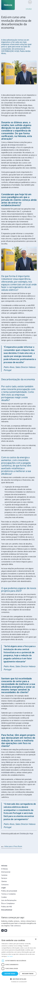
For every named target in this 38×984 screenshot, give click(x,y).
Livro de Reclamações (8, 900)
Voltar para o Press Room (13, 846)
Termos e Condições (8, 894)
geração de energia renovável (12, 145)
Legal (3, 888)
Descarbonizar (6, 910)
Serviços (4, 878)
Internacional (5, 872)
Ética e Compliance (8, 903)
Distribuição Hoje (26, 833)
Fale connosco (16, 926)
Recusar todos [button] (27, 974)
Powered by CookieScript (19, 982)
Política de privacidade (9, 891)
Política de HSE (6, 906)
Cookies (4, 897)
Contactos (5, 884)
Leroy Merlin (6, 762)
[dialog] (19, 960)
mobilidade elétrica (8, 772)
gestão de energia (8, 147)
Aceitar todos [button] (10, 974)
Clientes (4, 881)
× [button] (35, 939)
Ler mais (10, 956)
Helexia (4, 866)
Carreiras (4, 875)
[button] (19, 979)
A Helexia (4, 869)
